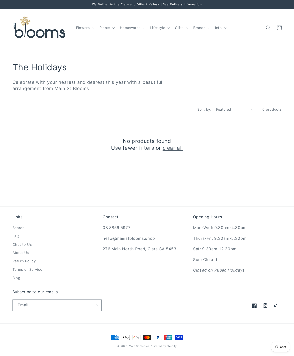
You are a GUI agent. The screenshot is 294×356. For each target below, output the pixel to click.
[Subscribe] (95, 305)
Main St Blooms (139, 346)
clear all (173, 148)
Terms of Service (27, 269)
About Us (20, 253)
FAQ (15, 236)
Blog (16, 278)
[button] (84, 28)
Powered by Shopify (163, 346)
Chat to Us (22, 244)
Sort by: (204, 109)
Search (18, 228)
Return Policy (24, 261)
